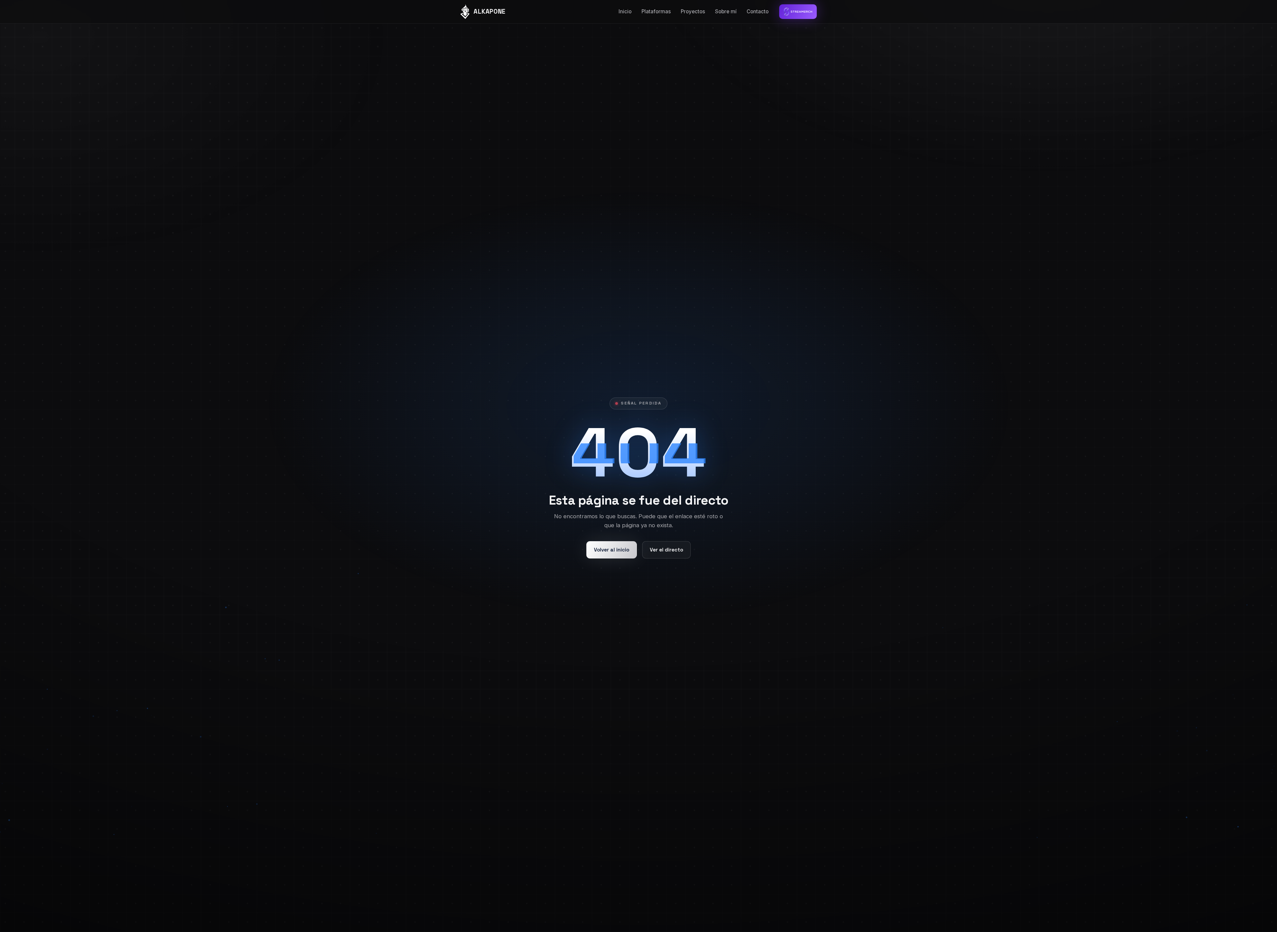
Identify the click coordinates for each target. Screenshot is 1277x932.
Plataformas (656, 11)
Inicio (625, 11)
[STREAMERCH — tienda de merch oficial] (798, 11)
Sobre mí (726, 11)
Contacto (758, 11)
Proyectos (693, 11)
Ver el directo (666, 549)
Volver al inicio (611, 549)
